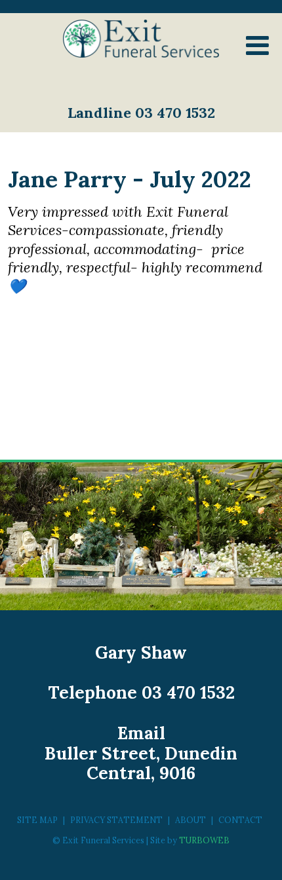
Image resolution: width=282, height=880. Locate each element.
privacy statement (116, 820)
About (190, 820)
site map (37, 820)
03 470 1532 (188, 692)
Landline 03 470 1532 (141, 112)
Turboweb (204, 840)
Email (141, 733)
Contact (240, 820)
